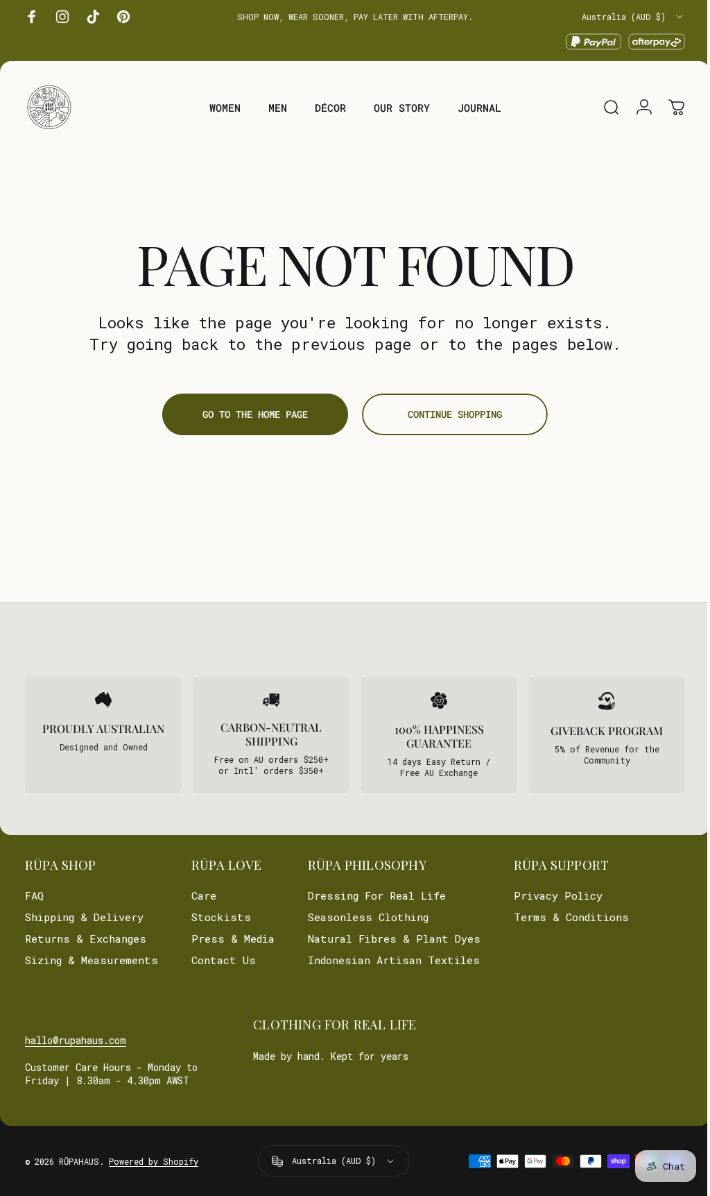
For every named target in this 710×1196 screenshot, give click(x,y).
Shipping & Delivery (84, 917)
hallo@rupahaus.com (75, 1040)
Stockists (221, 917)
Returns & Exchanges (85, 938)
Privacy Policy (558, 895)
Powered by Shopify (153, 1161)
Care (203, 895)
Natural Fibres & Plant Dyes (394, 938)
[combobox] (633, 16)
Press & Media (233, 938)
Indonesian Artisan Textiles (394, 960)
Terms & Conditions (571, 917)
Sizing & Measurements (91, 960)
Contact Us (223, 960)
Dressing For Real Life (377, 895)
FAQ (34, 895)
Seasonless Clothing (368, 917)
